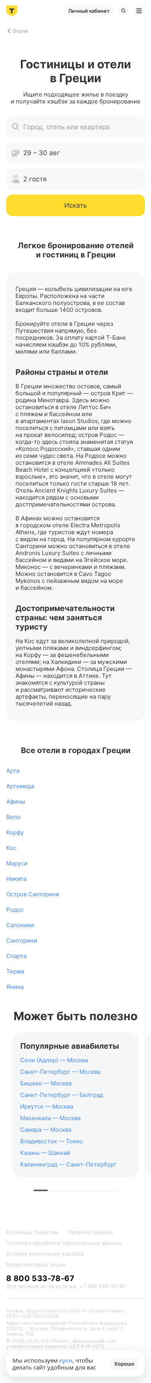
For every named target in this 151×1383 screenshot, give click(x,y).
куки (65, 1360)
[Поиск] (123, 11)
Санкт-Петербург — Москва (60, 1071)
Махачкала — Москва (50, 1118)
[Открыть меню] (139, 11)
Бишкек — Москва (46, 1083)
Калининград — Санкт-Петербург (68, 1164)
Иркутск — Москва (46, 1106)
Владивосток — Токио (51, 1141)
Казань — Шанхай (45, 1152)
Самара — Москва (45, 1129)
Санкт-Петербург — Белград (61, 1095)
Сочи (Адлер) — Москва (54, 1060)
